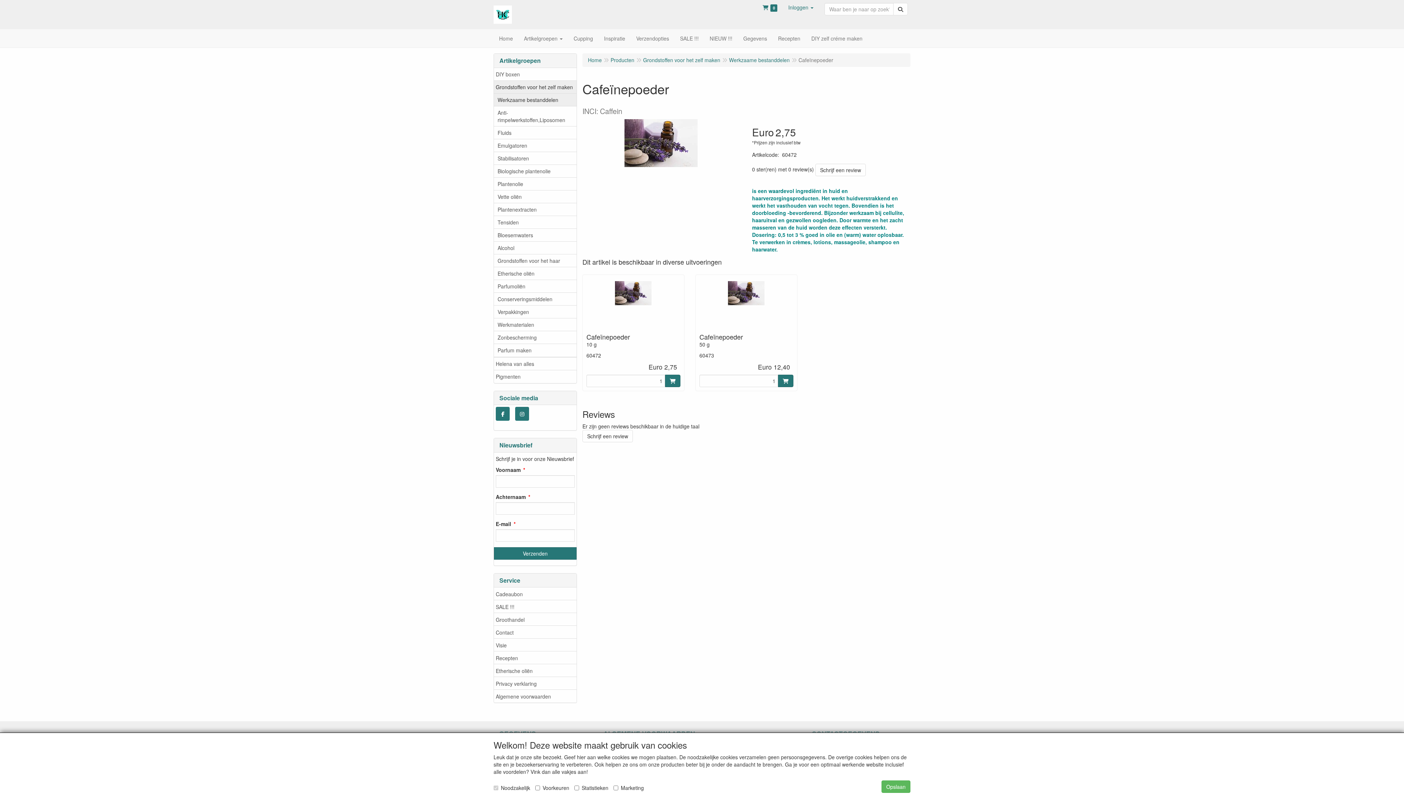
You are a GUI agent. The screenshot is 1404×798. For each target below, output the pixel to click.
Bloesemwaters (515, 235)
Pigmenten (508, 376)
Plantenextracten (517, 209)
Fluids (505, 132)
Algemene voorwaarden (523, 696)
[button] (801, 7)
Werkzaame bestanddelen (528, 99)
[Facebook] (503, 414)
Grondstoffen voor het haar (529, 260)
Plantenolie (510, 184)
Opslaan (896, 786)
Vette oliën (510, 196)
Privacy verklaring (516, 683)
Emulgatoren (512, 145)
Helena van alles (515, 363)
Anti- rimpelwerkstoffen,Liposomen (531, 116)
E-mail (503, 523)
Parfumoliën (511, 286)
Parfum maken (515, 350)
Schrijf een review (840, 170)
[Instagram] (522, 414)
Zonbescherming (517, 337)
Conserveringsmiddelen (525, 299)
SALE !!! (505, 606)
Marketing (632, 787)
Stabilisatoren (513, 158)
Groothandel (510, 619)
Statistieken (595, 787)
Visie (501, 645)
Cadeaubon (509, 594)
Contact (505, 632)
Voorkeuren (556, 787)
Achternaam (511, 496)
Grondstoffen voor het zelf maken (534, 87)
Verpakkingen (513, 311)
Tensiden (508, 222)
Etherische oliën (516, 273)
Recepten (507, 658)
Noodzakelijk (515, 787)
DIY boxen (508, 74)
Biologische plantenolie (524, 171)
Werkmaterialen (516, 324)
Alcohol (506, 247)
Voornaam (508, 469)
